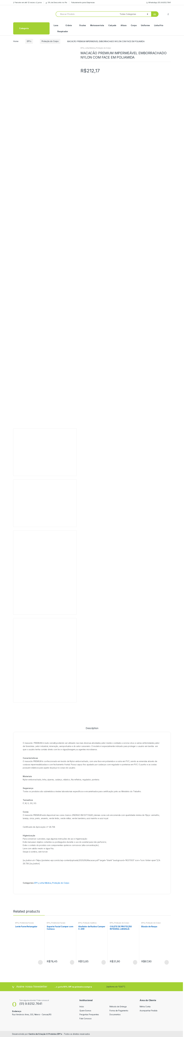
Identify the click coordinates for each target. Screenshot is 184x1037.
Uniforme (145, 25)
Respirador (62, 31)
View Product (40, 962)
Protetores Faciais (27, 923)
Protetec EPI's (55, 1034)
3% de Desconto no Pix (57, 2)
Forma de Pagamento (119, 1010)
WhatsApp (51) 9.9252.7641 (159, 2)
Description (92, 728)
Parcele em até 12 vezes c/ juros (28, 2)
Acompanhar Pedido (149, 1010)
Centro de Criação (37, 1034)
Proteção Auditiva (89, 923)
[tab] (92, 729)
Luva (56, 25)
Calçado (112, 25)
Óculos (82, 25)
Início (81, 1006)
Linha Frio (158, 25)
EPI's (29, 41)
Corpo (134, 25)
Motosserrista (97, 25)
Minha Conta (145, 1006)
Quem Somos (85, 1010)
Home (15, 41)
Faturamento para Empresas (83, 2)
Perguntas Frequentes (89, 1014)
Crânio (68, 25)
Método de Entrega (118, 1006)
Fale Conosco (85, 1018)
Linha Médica (90, 48)
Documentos (115, 1014)
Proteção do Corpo (50, 41)
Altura (123, 25)
